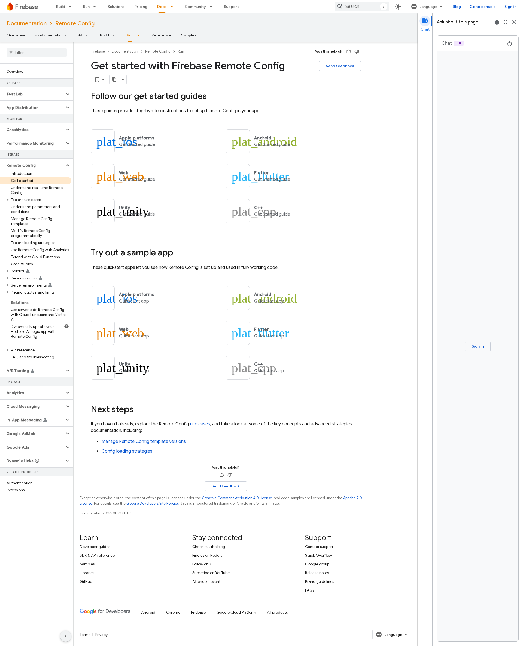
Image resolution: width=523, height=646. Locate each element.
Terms (85, 634)
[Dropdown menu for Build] (71, 6)
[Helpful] (349, 51)
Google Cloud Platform (236, 612)
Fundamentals (47, 35)
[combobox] (362, 6)
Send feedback (340, 65)
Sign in (510, 6)
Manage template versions (144, 441)
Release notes (317, 572)
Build (60, 6)
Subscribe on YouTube (211, 572)
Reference (161, 35)
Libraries (87, 572)
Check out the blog (208, 546)
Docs (162, 6)
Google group (317, 564)
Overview (16, 35)
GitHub (86, 581)
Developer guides (95, 546)
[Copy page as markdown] (114, 79)
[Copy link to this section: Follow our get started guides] (212, 96)
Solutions (116, 6)
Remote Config (75, 23)
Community (195, 6)
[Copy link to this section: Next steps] (138, 410)
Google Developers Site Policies (152, 503)
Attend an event (206, 581)
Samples (189, 35)
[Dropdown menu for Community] (212, 6)
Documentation (27, 23)
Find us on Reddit (207, 555)
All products (277, 612)
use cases (200, 424)
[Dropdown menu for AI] (88, 35)
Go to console (483, 6)
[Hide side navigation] (65, 636)
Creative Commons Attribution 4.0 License (237, 498)
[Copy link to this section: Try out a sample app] (178, 253)
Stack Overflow (318, 555)
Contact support (319, 546)
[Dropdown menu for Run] (96, 6)
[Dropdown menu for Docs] (173, 6)
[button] (32, 93)
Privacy (101, 634)
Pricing (141, 6)
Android (148, 612)
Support (231, 6)
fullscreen (505, 22)
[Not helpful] (357, 51)
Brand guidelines (319, 581)
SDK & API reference (97, 555)
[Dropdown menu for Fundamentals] (66, 35)
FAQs (309, 590)
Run (86, 6)
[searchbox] (37, 52)
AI (80, 35)
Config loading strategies (127, 451)
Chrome (173, 612)
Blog (457, 6)
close (514, 22)
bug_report (497, 22)
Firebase (98, 51)
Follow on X (202, 564)
